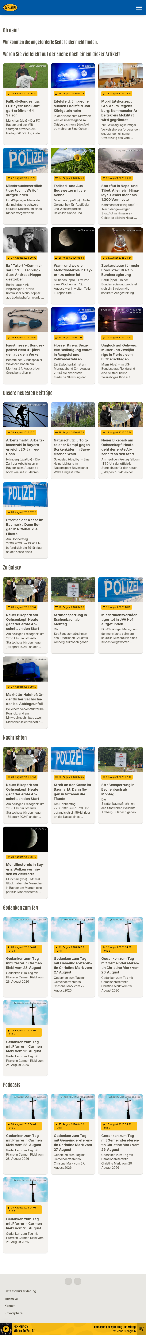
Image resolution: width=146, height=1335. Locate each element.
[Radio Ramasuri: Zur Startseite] (68, 7)
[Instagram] (78, 1281)
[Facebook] (68, 1281)
